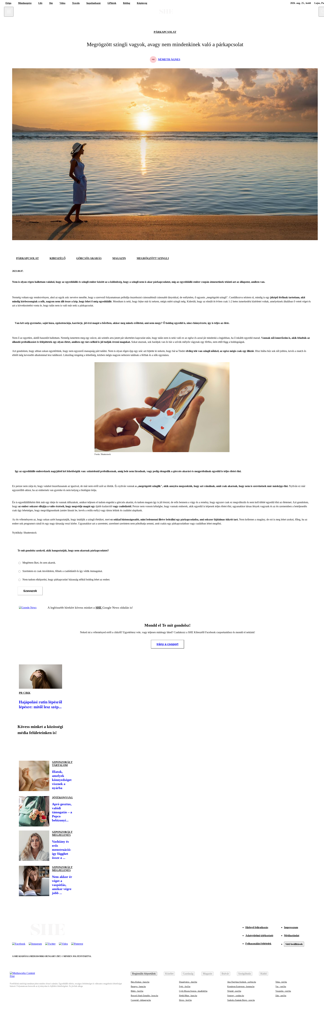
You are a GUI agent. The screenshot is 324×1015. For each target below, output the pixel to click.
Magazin (207, 973)
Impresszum (291, 927)
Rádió (263, 973)
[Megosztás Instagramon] (45, 746)
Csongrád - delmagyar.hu (141, 1000)
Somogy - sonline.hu (235, 995)
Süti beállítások (294, 944)
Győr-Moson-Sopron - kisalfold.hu (193, 991)
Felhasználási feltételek (258, 943)
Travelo (76, 3)
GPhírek (111, 3)
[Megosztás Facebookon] (300, 271)
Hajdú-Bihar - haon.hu (188, 995)
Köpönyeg (142, 3)
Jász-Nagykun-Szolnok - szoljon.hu (241, 982)
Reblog (126, 3)
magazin (119, 258)
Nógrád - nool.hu (234, 991)
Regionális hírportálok (144, 973)
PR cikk (24, 692)
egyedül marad (252, 337)
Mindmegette (25, 3)
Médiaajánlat (291, 935)
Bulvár (225, 973)
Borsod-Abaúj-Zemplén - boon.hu (144, 995)
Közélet (169, 973)
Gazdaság (188, 973)
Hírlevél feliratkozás (256, 927)
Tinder (181, 351)
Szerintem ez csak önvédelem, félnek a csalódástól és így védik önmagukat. (62, 571)
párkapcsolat (165, 32)
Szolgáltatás (244, 973)
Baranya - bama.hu (138, 986)
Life (40, 3)
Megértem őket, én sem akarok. (39, 562)
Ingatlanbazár (93, 3)
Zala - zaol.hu (280, 995)
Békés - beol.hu (137, 991)
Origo (8, 3)
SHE (99, 607)
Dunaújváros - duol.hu (188, 982)
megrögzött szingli (153, 258)
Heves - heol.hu (185, 1000)
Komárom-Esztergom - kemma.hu (240, 986)
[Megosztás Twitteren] (308, 271)
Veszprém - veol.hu (283, 991)
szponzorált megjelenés (62, 833)
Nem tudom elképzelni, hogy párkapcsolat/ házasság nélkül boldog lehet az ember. (66, 579)
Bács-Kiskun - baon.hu (140, 982)
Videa (62, 3)
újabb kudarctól (104, 506)
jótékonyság (62, 797)
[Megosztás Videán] (68, 746)
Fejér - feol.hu (184, 986)
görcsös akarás (89, 258)
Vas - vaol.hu (280, 986)
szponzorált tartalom (62, 764)
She (51, 3)
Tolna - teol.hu (281, 982)
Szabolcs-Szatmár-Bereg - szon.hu (241, 1000)
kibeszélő (57, 258)
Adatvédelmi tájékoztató (259, 935)
